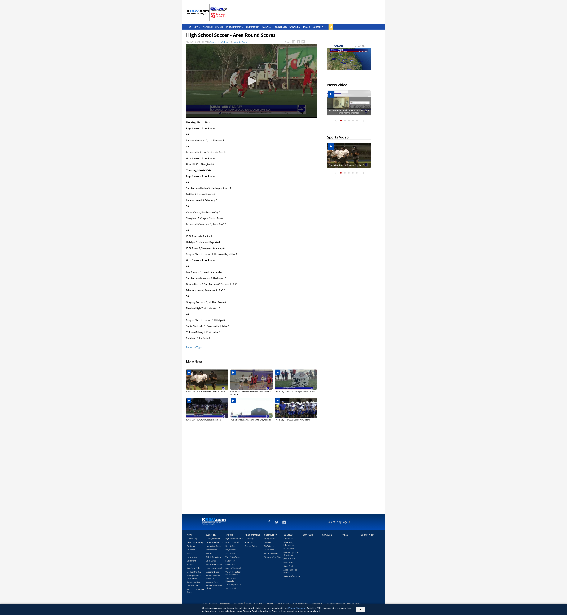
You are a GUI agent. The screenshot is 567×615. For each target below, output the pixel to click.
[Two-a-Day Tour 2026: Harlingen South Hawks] (296, 380)
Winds (209, 553)
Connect (267, 26)
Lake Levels (211, 560)
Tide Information (213, 557)
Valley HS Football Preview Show (233, 573)
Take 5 (306, 26)
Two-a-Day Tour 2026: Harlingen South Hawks (295, 391)
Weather (207, 26)
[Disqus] (251, 470)
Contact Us (288, 538)
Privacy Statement (300, 603)
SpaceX (190, 564)
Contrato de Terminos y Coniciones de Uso (343, 603)
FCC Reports (289, 548)
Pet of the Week (271, 553)
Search (330, 26)
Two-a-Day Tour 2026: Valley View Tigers (292, 419)
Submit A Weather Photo (214, 587)
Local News (192, 557)
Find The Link (192, 585)
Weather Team (212, 582)
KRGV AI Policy (283, 603)
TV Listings (249, 538)
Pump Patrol (269, 538)
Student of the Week (273, 557)
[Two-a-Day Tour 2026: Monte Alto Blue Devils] (207, 380)
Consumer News (194, 582)
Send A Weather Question (213, 577)
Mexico (190, 553)
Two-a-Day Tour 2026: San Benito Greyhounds (250, 419)
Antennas (249, 542)
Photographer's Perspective (194, 577)
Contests (281, 26)
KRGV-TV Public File (254, 603)
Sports (219, 26)
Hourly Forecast (213, 538)
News (197, 26)
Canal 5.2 (294, 26)
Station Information (292, 576)
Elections (191, 546)
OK (360, 609)
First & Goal (230, 546)
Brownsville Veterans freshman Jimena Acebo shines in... (250, 393)
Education (191, 549)
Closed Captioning (209, 603)
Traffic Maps (211, 549)
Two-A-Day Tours (232, 557)
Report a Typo (194, 347)
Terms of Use (316, 603)
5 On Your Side (193, 568)
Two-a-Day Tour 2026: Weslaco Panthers (203, 419)
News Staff (288, 562)
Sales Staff (288, 566)
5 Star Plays (230, 560)
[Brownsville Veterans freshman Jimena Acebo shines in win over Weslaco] (251, 380)
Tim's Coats (269, 546)
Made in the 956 (194, 572)
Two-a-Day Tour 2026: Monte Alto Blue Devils (205, 391)
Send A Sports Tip (233, 584)
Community (253, 26)
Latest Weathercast (214, 542)
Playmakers (230, 549)
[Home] (207, 12)
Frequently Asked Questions (291, 553)
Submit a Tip (320, 26)
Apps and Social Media (291, 571)
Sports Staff (230, 588)
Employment (225, 603)
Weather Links (212, 572)
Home (190, 26)
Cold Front (191, 560)
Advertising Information (289, 543)
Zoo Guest (269, 549)
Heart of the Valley (195, 542)
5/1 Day (267, 542)
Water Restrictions (214, 564)
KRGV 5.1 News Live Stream (195, 590)
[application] (251, 81)
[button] (251, 80)
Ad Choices (238, 603)
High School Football (234, 538)
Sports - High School (219, 42)
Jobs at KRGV (289, 558)
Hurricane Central (214, 568)
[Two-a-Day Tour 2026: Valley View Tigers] (296, 408)
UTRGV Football (232, 542)
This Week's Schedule (230, 579)
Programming (234, 26)
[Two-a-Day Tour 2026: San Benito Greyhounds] (251, 408)
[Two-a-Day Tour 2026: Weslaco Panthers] (207, 408)
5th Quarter (230, 553)
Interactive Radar (213, 546)
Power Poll (230, 564)
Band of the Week (233, 568)
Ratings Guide (251, 546)
